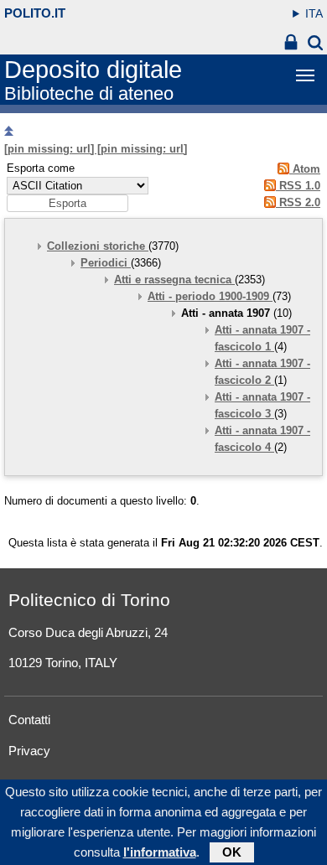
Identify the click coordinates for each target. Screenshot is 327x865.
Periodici (105, 262)
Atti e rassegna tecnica (174, 279)
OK (231, 852)
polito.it (34, 13)
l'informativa (159, 852)
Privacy (29, 751)
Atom (304, 169)
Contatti (29, 720)
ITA (314, 13)
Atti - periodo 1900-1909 (210, 296)
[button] (67, 203)
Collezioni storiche (97, 246)
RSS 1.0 (298, 185)
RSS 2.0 (298, 202)
